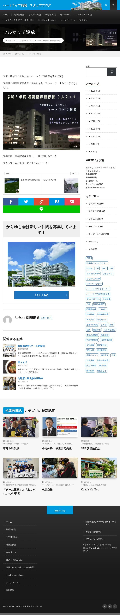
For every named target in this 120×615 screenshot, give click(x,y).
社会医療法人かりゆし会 (31, 606)
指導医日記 (19, 14)
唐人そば (22, 362)
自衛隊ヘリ (69, 485)
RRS (111, 268)
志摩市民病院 (92, 324)
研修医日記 (50, 14)
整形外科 (97, 330)
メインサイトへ (68, 20)
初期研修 (9, 443)
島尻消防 (90, 319)
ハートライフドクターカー (97, 289)
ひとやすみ (107, 273)
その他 (92, 249)
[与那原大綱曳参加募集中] (9, 383)
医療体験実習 (99, 304)
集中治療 (105, 443)
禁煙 (113, 355)
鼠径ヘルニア (49, 443)
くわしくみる (42, 295)
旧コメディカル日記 (94, 184)
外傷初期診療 (102, 314)
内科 (88, 304)
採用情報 (83, 20)
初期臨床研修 (55, 40)
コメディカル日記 (83, 14)
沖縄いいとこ (88, 485)
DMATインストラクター (96, 263)
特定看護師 (102, 345)
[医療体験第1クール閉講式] (9, 350)
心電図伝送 (102, 319)
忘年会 (104, 324)
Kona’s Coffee (90, 489)
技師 (88, 330)
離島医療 (90, 370)
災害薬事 (90, 345)
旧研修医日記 (91, 177)
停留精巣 (68, 443)
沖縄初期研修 (92, 340)
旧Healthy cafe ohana (95, 187)
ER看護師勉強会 (90, 448)
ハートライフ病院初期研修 (97, 294)
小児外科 (59, 443)
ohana (91, 241)
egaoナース (65, 14)
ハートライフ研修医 (41, 40)
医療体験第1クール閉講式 (31, 345)
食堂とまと (102, 370)
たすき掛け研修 (93, 273)
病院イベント (92, 355)
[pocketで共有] (72, 201)
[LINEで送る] (41, 209)
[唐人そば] (9, 366)
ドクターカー (49, 485)
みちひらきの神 (93, 278)
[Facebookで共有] (10, 201)
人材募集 (106, 299)
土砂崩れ (103, 309)
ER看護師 (24, 443)
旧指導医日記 (91, 174)
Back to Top (60, 510)
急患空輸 (47, 489)
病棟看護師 (102, 350)
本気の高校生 (92, 335)
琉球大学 (90, 350)
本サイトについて (93, 532)
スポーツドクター (94, 284)
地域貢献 (32, 485)
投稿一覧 (45, 318)
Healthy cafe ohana (47, 20)
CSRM (89, 258)
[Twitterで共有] (26, 201)
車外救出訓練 (11, 448)
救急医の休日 (100, 485)
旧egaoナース (92, 181)
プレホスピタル (93, 299)
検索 (88, 66)
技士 (111, 324)
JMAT (104, 268)
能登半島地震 (102, 360)
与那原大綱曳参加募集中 (30, 378)
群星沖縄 (90, 360)
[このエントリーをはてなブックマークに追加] (57, 201)
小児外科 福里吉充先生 (57, 448)
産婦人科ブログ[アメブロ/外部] (19, 20)
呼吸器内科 (91, 309)
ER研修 (89, 268)
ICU (97, 268)
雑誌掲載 (103, 365)
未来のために (109, 330)
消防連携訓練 (106, 340)
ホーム (6, 14)
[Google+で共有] (41, 201)
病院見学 (104, 355)
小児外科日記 (35, 14)
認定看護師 (91, 365)
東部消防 (104, 335)
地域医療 (90, 314)
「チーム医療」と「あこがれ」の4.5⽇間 (19, 491)
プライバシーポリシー (95, 539)
